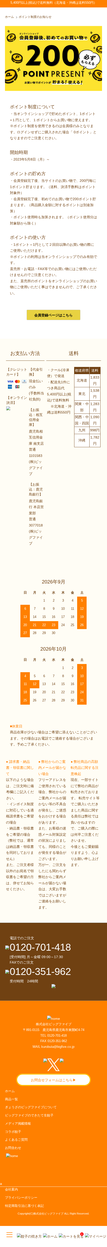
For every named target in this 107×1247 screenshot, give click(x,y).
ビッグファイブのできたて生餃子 (29, 1115)
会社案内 (11, 1189)
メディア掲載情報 (18, 1123)
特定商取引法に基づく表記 (24, 1206)
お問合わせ (13, 1148)
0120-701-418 (40, 947)
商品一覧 (11, 1099)
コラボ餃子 (13, 1132)
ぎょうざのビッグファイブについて (31, 1107)
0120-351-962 (40, 971)
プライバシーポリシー (21, 1197)
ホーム (9, 17)
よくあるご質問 (16, 1139)
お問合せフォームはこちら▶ (53, 1079)
